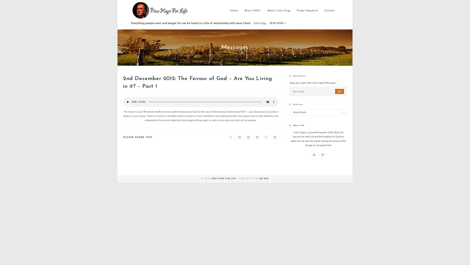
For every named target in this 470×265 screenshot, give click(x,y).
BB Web (264, 179)
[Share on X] (230, 137)
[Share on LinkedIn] (257, 137)
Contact (329, 10)
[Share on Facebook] (239, 137)
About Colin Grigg (278, 10)
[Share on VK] (275, 137)
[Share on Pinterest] (248, 137)
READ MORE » (278, 23)
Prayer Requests (307, 10)
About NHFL (252, 10)
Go (339, 91)
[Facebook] (314, 154)
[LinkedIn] (322, 154)
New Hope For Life (224, 179)
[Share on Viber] (266, 137)
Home (234, 10)
